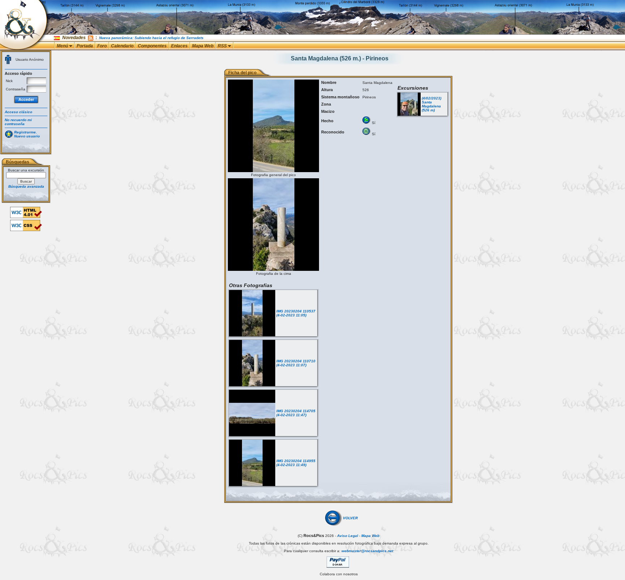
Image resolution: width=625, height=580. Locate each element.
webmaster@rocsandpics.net (367, 551)
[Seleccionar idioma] (57, 38)
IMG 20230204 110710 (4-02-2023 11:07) (295, 363)
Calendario (122, 45)
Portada (85, 45)
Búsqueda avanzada (26, 186)
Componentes (152, 45)
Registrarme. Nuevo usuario (27, 134)
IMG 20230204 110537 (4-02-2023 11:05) (295, 313)
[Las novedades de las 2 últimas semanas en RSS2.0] (90, 37)
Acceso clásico (18, 112)
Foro (102, 45)
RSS (223, 45)
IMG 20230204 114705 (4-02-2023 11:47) (295, 413)
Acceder (26, 99)
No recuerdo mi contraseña (18, 122)
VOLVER (350, 518)
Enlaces (179, 45)
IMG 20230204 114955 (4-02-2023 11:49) (295, 463)
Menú (63, 45)
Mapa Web (202, 45)
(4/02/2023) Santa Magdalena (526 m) (431, 104)
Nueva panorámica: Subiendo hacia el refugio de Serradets (151, 38)
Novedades (74, 37)
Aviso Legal (347, 536)
